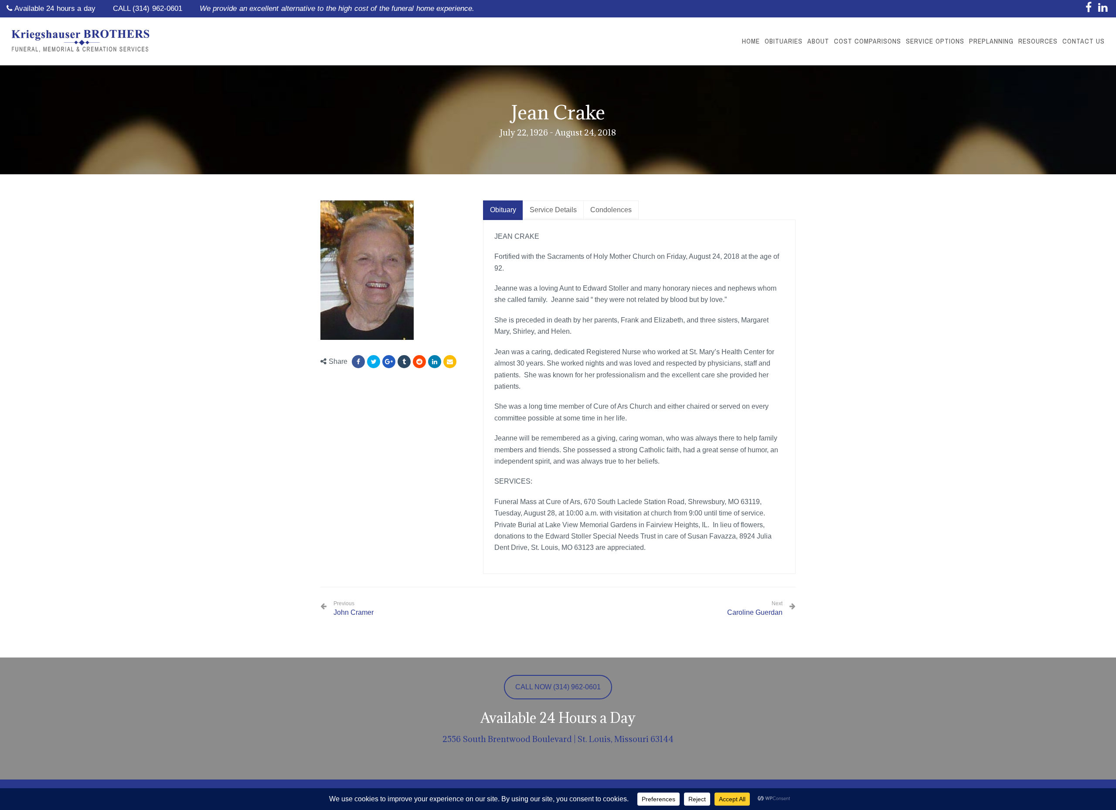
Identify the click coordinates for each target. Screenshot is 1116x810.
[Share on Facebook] (358, 361)
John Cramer (353, 608)
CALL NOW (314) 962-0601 (558, 687)
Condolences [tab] (611, 210)
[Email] (449, 361)
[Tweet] (373, 361)
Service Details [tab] (553, 210)
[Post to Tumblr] (404, 361)
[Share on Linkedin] (419, 361)
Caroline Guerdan (755, 612)
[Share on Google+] (388, 361)
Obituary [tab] (503, 210)
